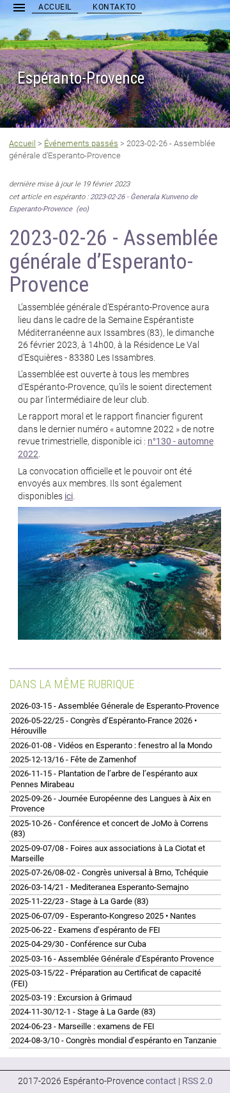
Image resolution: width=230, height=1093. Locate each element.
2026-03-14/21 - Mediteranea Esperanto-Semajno (99, 887)
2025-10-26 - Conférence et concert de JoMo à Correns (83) (109, 828)
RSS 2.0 (197, 1081)
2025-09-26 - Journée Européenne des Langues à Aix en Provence (111, 803)
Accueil (55, 7)
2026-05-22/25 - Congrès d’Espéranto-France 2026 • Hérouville (104, 725)
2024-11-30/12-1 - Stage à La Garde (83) (83, 1011)
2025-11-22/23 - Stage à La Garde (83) (80, 901)
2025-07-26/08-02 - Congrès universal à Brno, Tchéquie (109, 872)
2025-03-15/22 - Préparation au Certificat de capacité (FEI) (106, 978)
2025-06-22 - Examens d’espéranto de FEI (85, 930)
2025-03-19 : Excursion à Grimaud (71, 997)
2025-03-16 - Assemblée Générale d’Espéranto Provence (112, 958)
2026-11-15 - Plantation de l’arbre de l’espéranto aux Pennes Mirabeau (104, 778)
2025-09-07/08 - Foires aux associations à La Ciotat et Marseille (108, 853)
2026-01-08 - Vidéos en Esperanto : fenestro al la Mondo (111, 745)
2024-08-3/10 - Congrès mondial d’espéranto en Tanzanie (114, 1040)
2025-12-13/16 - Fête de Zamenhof (74, 759)
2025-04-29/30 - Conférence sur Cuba (78, 944)
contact (161, 1081)
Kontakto (114, 7)
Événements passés (81, 143)
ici (69, 496)
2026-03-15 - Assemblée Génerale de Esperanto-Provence (115, 706)
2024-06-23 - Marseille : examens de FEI (83, 1026)
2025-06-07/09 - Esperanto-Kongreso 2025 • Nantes (103, 916)
